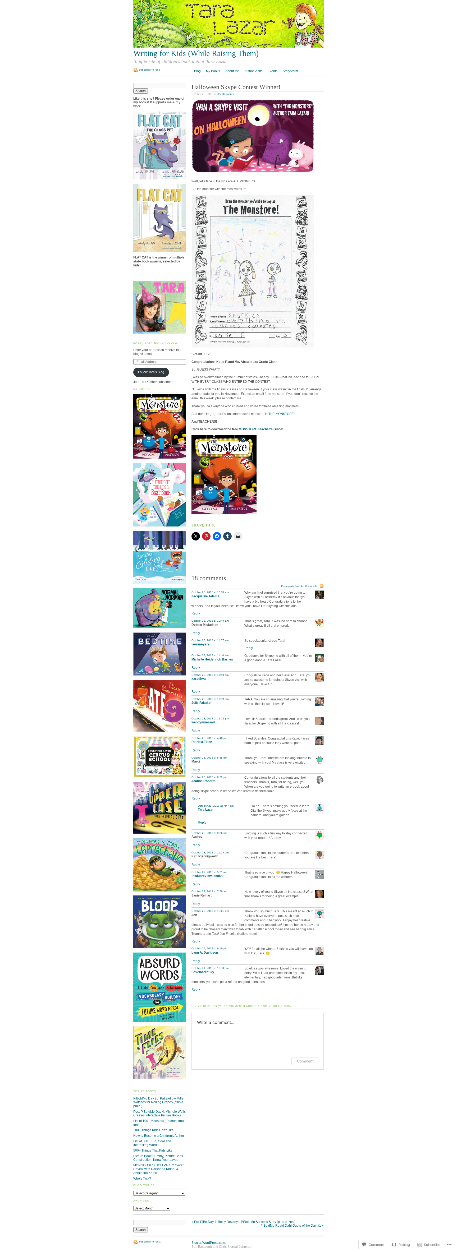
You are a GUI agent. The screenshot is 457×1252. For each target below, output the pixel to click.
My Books (213, 71)
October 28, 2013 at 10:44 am (210, 620)
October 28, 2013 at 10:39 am (210, 592)
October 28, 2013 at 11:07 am (210, 640)
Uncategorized (226, 94)
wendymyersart (203, 722)
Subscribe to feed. (150, 1241)
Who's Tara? (142, 1178)
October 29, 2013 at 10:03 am (210, 910)
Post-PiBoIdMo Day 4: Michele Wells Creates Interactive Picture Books (159, 1113)
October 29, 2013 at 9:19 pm (209, 948)
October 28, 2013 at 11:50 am (210, 674)
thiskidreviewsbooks (207, 876)
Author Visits (253, 71)
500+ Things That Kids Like (152, 1150)
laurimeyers (200, 644)
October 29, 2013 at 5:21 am (209, 872)
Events (272, 71)
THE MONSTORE (281, 414)
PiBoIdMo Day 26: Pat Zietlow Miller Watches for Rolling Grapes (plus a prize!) (159, 1102)
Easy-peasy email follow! (156, 342)
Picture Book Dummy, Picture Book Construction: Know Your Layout (158, 1158)
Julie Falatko (201, 703)
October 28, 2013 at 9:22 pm (209, 777)
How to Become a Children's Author (158, 1136)
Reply (195, 613)
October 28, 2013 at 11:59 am (210, 698)
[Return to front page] (228, 46)
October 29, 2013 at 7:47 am (216, 805)
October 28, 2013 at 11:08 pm (210, 852)
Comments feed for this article (299, 586)
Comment (305, 1061)
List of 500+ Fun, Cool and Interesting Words (152, 1143)
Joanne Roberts (203, 781)
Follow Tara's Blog (151, 372)
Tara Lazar (206, 809)
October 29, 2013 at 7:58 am (209, 891)
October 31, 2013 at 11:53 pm (210, 968)
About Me (232, 71)
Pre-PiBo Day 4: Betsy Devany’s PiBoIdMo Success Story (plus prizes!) (243, 1222)
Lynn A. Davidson (204, 952)
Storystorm (290, 71)
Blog (197, 71)
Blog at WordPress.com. (208, 1243)
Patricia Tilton (201, 742)
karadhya (198, 679)
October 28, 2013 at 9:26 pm (209, 832)
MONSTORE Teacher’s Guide (260, 429)
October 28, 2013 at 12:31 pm (210, 718)
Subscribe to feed (149, 69)
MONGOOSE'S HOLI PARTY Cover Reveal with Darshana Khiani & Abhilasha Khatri (158, 1169)
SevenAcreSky (202, 972)
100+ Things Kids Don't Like (153, 1130)
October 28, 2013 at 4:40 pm (209, 738)
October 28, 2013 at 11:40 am (210, 655)
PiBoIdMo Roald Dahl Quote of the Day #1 (292, 1225)
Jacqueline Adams (205, 596)
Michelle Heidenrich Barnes (212, 659)
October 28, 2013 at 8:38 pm (209, 757)
